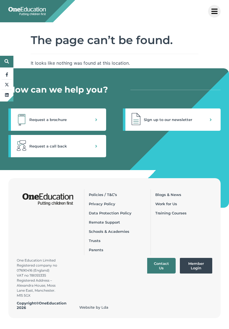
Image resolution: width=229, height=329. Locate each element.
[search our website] (6, 61)
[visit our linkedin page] (7, 95)
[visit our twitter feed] (7, 85)
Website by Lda (93, 307)
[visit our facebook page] (7, 75)
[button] (57, 119)
